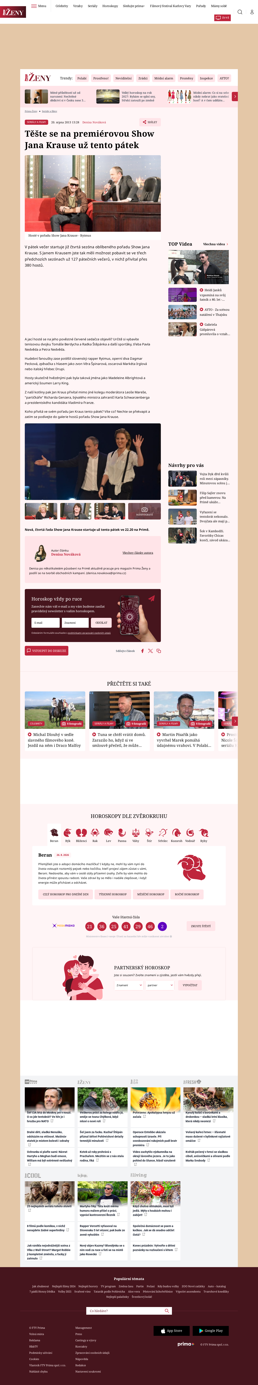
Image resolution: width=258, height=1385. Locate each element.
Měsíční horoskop (150, 894)
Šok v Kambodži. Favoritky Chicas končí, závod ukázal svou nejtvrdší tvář (214, 535)
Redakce (80, 1365)
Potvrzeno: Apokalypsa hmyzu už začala (154, 1114)
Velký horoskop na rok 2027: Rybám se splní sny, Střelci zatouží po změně (138, 96)
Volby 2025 (64, 1291)
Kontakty (81, 1346)
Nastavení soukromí (88, 1371)
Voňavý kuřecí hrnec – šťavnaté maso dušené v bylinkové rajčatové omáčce (208, 1136)
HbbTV (33, 1346)
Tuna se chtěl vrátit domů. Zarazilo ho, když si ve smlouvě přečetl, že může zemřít (119, 742)
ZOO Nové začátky (193, 1286)
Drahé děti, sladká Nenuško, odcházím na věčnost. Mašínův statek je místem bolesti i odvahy (48, 1136)
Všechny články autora (138, 553)
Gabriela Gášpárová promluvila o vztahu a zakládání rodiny (215, 331)
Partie (140, 1286)
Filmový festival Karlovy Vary (170, 6)
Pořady (201, 6)
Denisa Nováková (94, 122)
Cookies (34, 1359)
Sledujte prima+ (134, 6)
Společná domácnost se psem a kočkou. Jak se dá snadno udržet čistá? (153, 1230)
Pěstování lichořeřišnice (158, 1291)
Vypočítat (190, 985)
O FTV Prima (37, 1328)
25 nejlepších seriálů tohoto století (49, 1206)
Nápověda (81, 1359)
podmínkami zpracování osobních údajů (89, 632)
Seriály (92, 6)
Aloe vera (134, 1291)
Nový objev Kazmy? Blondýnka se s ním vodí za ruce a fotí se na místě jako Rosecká (102, 1250)
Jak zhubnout (40, 1286)
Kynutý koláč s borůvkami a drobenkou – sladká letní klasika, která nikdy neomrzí (207, 1117)
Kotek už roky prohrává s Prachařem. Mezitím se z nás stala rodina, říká (102, 1156)
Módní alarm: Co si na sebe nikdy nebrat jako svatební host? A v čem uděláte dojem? (211, 98)
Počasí (151, 1286)
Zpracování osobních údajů (92, 1353)
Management (83, 1328)
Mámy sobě (219, 6)
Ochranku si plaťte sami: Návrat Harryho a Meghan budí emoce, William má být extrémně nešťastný (49, 1156)
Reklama (34, 1340)
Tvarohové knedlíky (216, 1291)
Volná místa (36, 1334)
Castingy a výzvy (85, 1340)
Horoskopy (110, 6)
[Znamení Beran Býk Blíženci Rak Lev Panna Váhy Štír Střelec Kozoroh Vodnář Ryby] (75, 623)
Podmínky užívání (40, 1353)
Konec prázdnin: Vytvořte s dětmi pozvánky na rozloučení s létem (154, 1247)
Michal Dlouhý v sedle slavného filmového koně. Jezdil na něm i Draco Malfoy (54, 740)
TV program (108, 1286)
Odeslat (101, 622)
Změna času (126, 1286)
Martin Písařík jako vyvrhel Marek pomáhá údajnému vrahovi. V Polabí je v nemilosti (182, 742)
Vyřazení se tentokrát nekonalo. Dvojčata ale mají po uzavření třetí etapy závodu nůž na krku (214, 517)
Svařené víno (82, 1291)
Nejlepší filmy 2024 (63, 1286)
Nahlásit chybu (38, 1371)
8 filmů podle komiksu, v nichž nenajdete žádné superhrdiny (46, 1228)
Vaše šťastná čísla (126, 917)
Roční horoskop (187, 894)
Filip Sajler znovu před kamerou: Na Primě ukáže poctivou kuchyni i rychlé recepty (213, 497)
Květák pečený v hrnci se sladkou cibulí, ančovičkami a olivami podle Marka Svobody (208, 1156)
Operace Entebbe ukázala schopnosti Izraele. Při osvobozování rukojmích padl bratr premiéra (155, 1138)
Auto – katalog (217, 1286)
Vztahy (78, 6)
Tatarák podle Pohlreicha (109, 1291)
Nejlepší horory (88, 1286)
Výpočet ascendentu (188, 1291)
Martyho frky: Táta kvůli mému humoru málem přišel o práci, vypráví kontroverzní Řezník (99, 1211)
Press (78, 1334)
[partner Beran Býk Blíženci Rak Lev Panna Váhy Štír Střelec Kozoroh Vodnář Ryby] (160, 985)
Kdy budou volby (168, 1286)
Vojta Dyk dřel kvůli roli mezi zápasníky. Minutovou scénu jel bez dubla (215, 478)
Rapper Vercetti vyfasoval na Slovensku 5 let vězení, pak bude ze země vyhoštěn (102, 1230)
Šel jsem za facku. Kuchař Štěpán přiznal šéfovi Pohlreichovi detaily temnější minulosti (101, 1136)
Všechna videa (214, 244)
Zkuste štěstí (201, 926)
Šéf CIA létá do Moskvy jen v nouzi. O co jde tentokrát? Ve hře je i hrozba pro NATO (49, 1117)
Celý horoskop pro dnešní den (65, 894)
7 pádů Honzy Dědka (42, 1291)
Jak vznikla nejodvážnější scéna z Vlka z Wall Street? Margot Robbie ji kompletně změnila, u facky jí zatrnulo (49, 1252)
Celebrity (62, 6)
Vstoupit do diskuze (49, 651)
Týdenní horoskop (113, 894)
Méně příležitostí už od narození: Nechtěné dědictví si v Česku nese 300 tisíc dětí (68, 98)
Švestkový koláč (142, 1297)
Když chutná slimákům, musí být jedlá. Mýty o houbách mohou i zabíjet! (153, 1211)
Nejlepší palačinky (117, 1297)
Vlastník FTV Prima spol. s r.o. (47, 1365)
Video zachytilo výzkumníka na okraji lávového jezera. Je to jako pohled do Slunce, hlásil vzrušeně (154, 1156)
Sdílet (152, 123)
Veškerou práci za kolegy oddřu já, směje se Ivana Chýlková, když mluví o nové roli (101, 1117)
